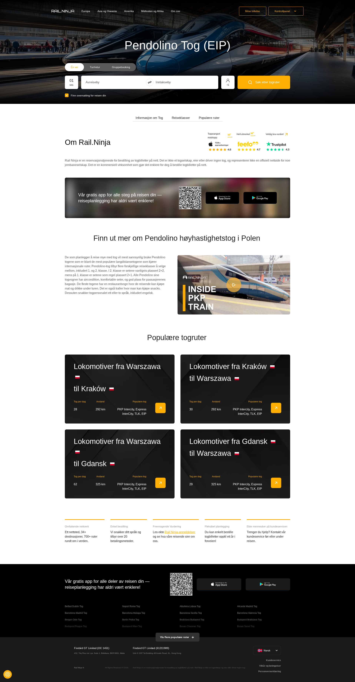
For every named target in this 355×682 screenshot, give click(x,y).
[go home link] (63, 11)
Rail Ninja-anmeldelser (180, 532)
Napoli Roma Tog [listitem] (131, 606)
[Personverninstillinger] (7, 674)
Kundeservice (273, 660)
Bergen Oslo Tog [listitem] (73, 619)
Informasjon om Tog (149, 118)
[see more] (160, 408)
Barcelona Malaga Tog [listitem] (133, 613)
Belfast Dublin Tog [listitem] (74, 606)
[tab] (149, 118)
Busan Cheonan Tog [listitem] (190, 626)
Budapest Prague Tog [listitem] (76, 626)
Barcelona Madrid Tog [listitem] (76, 613)
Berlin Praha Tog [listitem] (130, 619)
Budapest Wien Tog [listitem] (132, 626)
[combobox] (106, 82)
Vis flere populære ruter (174, 637)
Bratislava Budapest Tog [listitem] (192, 619)
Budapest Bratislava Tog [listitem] (249, 619)
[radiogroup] (100, 67)
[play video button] (233, 284)
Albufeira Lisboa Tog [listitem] (190, 606)
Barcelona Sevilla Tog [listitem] (191, 613)
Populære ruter (209, 118)
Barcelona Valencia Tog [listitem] (249, 613)
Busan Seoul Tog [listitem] (245, 626)
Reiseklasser (181, 118)
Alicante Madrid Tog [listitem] (247, 606)
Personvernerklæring (269, 671)
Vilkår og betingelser (270, 666)
